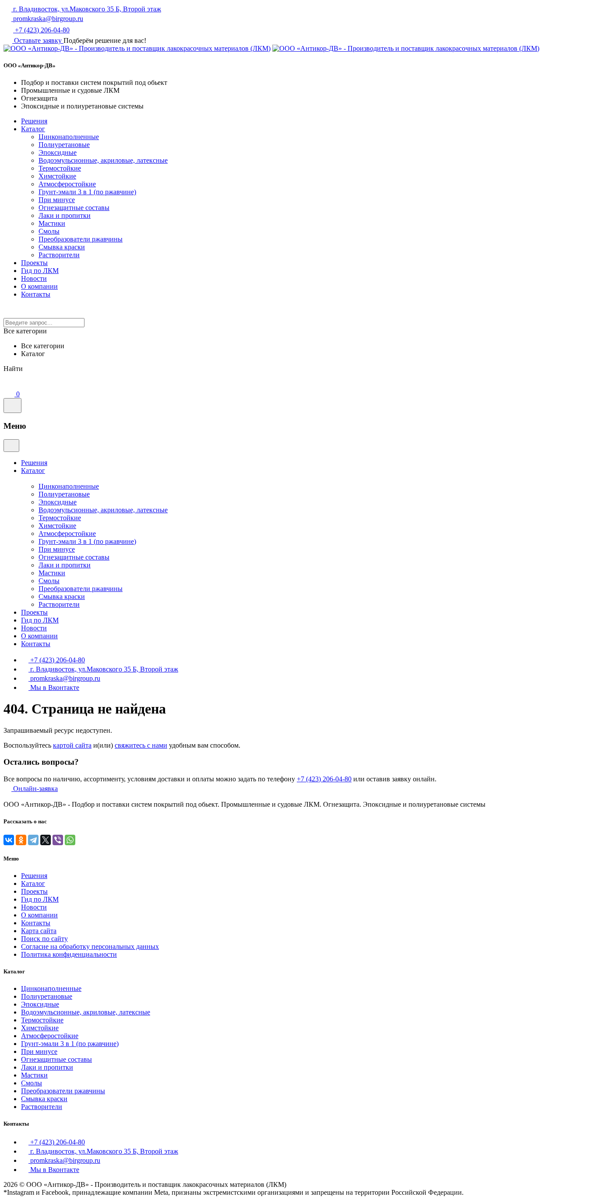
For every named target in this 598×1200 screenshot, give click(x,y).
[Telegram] (33, 840)
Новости (34, 278)
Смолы (49, 231)
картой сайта (72, 745)
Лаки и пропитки (65, 215)
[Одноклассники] (21, 840)
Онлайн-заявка (34, 788)
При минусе (57, 199)
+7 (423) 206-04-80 (41, 30)
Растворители (59, 255)
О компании (39, 286)
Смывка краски (62, 247)
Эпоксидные (58, 152)
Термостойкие (60, 168)
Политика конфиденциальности (69, 954)
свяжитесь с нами (141, 745)
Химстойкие (57, 176)
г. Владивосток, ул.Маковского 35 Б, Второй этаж (86, 9)
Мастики (52, 223)
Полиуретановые (64, 144)
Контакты (35, 294)
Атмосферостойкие (67, 184)
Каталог (33, 129)
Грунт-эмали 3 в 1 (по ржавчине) (87, 192)
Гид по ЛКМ (40, 270)
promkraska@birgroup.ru (47, 18)
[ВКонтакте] (9, 840)
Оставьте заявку (37, 40)
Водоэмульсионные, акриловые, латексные (103, 160)
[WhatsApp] (70, 840)
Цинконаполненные (69, 136)
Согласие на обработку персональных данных (90, 946)
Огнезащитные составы (74, 207)
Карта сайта (38, 930)
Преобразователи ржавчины (81, 239)
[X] (45, 840)
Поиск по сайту (44, 938)
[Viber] (58, 840)
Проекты (34, 262)
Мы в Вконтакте (54, 687)
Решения (34, 121)
